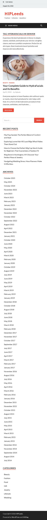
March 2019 (9, 290)
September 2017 (10, 344)
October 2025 (9, 178)
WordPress (16, 517)
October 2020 (9, 240)
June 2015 (8, 422)
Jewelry (7, 490)
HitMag (25, 517)
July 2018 (8, 313)
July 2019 (8, 275)
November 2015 (10, 406)
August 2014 (9, 456)
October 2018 (9, 306)
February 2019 (10, 294)
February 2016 (10, 395)
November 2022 (10, 213)
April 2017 (8, 356)
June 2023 (8, 193)
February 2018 (10, 329)
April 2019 (8, 286)
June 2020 (8, 244)
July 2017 (8, 348)
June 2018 (8, 317)
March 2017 (9, 360)
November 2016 (10, 371)
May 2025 (8, 182)
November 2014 (10, 449)
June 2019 (8, 279)
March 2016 (9, 391)
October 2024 (9, 186)
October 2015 (9, 410)
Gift (5, 486)
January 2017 (9, 367)
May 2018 (8, 321)
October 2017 (9, 340)
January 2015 (9, 441)
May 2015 (8, 425)
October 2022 (9, 217)
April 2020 (8, 251)
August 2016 (9, 375)
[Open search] (41, 25)
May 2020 (8, 248)
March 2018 (9, 325)
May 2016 (8, 383)
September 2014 (10, 453)
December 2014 (10, 445)
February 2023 (10, 201)
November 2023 (10, 190)
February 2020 (10, 259)
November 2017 (10, 337)
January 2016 (9, 398)
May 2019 (8, 282)
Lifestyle (7, 494)
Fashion (11, 83)
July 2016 (8, 379)
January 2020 (9, 263)
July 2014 (8, 460)
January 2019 (9, 298)
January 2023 (9, 205)
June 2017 (8, 352)
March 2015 (9, 433)
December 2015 (10, 402)
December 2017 (10, 333)
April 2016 (8, 387)
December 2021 (10, 232)
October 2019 (9, 267)
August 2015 (9, 414)
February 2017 (10, 364)
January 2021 (9, 236)
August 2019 (9, 271)
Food (6, 482)
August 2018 (9, 309)
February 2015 (10, 437)
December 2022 (10, 209)
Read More (7, 109)
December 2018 (10, 302)
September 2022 (10, 221)
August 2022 (9, 224)
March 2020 (9, 255)
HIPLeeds (14, 13)
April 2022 (8, 228)
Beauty (5, 83)
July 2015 (8, 418)
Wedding (7, 497)
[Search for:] (23, 120)
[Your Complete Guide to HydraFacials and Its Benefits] (23, 67)
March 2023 (9, 197)
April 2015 (8, 429)
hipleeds (18, 92)
